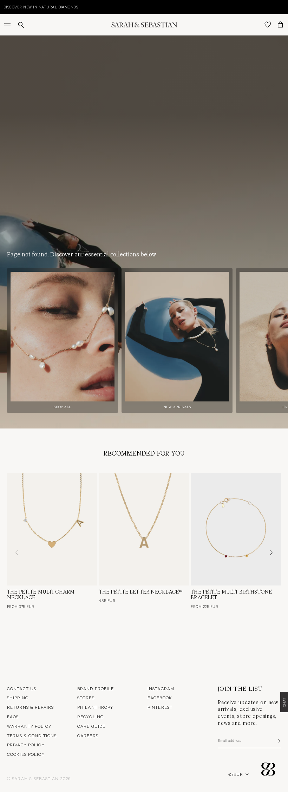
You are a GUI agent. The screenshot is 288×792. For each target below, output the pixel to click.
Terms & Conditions (32, 735)
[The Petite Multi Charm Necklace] (52, 529)
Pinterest (160, 707)
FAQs (13, 716)
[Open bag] (280, 24)
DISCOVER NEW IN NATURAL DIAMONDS (41, 7)
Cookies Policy (26, 754)
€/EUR (235, 774)
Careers (87, 735)
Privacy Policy (26, 744)
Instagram (161, 688)
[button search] (21, 24)
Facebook (160, 697)
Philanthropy (95, 707)
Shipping (17, 697)
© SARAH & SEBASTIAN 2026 (39, 778)
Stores (85, 697)
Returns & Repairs (30, 707)
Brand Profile (95, 688)
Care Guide (91, 726)
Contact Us (21, 688)
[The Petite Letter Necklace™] (144, 529)
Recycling (90, 716)
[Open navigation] (8, 24)
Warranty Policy (29, 726)
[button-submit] (278, 741)
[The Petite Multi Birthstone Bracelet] (236, 529)
